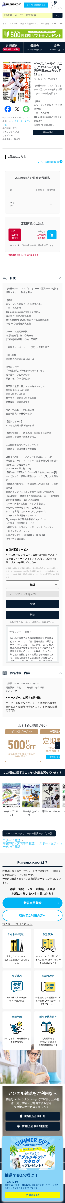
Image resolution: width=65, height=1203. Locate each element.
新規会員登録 (33, 903)
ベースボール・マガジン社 (27, 683)
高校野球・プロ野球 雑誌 (38, 23)
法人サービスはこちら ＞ (17, 924)
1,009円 (40, 190)
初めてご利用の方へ (32, 915)
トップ (5, 23)
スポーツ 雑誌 (17, 23)
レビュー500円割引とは (50, 162)
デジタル (12, 204)
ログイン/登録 (35, 5)
